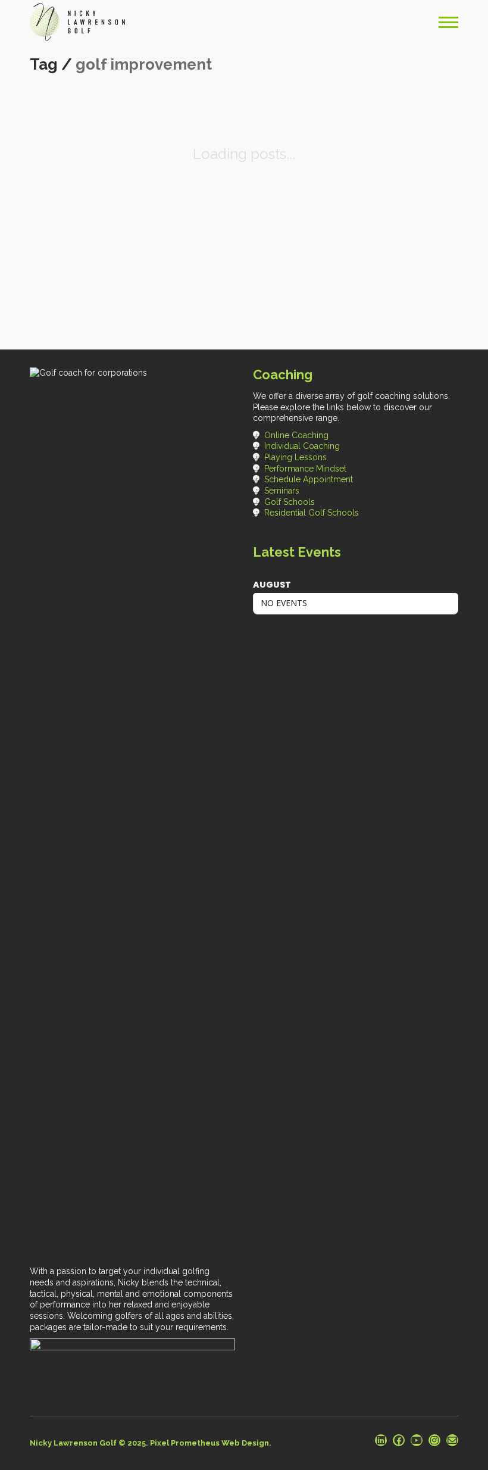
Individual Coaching (302, 446)
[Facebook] (399, 1440)
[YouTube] (417, 1440)
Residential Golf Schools (311, 512)
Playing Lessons (295, 457)
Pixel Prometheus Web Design (209, 1442)
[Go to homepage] (77, 22)
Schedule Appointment (308, 479)
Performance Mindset (305, 468)
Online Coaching (296, 435)
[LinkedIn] (381, 1440)
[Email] (452, 1440)
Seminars (281, 490)
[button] (448, 22)
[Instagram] (434, 1440)
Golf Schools (289, 502)
